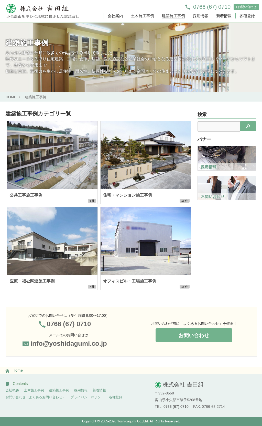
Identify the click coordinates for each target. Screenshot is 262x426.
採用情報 (200, 16)
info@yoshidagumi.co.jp (68, 343)
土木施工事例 (142, 16)
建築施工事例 (173, 16)
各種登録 (247, 16)
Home (18, 370)
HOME (11, 97)
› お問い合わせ (246, 7)
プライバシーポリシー (87, 397)
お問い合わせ (194, 335)
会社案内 (115, 16)
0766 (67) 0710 (212, 7)
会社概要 (12, 390)
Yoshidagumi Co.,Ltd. (133, 421)
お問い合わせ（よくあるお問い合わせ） (36, 397)
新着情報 (224, 16)
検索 (202, 114)
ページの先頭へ (251, 407)
